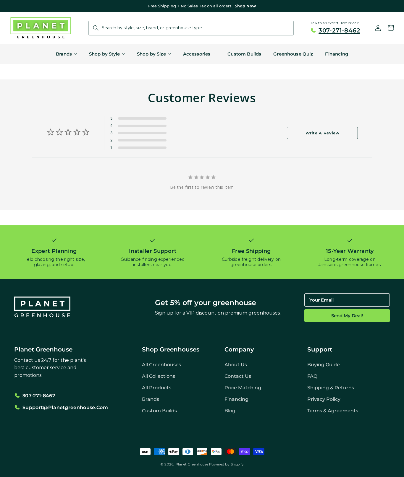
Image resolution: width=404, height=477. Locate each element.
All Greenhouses (161, 364)
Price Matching (242, 387)
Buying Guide (323, 364)
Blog (229, 410)
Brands (150, 399)
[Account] (378, 28)
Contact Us (237, 376)
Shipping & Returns (330, 387)
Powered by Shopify (226, 464)
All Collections (158, 376)
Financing (236, 399)
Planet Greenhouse (191, 464)
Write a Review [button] (323, 133)
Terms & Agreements (332, 410)
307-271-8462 (339, 30)
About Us (235, 364)
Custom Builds (159, 410)
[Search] (95, 28)
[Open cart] (391, 28)
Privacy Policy (323, 399)
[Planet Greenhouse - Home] (40, 28)
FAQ (312, 376)
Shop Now (245, 6)
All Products (156, 387)
